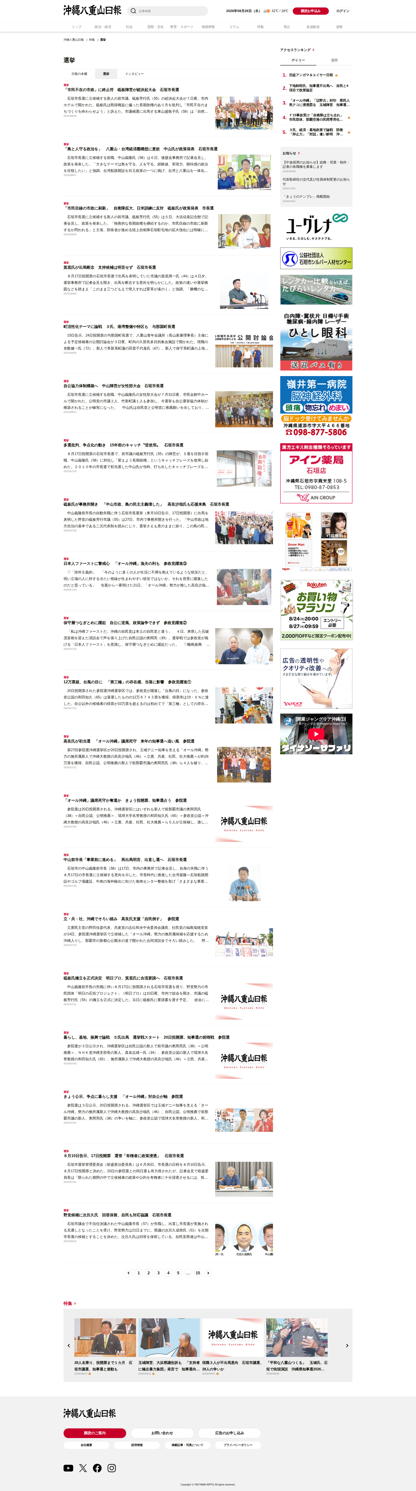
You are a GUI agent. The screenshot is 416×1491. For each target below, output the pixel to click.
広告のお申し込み (229, 1433)
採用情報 (137, 1445)
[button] (69, 1345)
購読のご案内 (95, 1433)
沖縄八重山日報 (74, 39)
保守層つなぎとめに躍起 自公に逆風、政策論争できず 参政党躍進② (125, 623)
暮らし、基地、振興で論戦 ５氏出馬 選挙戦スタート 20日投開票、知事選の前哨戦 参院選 (147, 1037)
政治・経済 (103, 27)
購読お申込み (311, 11)
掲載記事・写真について (187, 1445)
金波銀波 (313, 27)
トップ (77, 27)
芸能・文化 (155, 27)
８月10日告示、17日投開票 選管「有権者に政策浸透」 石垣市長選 (124, 1156)
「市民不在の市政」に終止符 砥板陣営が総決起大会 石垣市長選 (121, 90)
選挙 (106, 74)
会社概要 (86, 1445)
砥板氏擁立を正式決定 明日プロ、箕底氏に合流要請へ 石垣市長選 (123, 978)
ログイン (343, 11)
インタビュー (134, 74)
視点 (287, 27)
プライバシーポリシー (238, 1445)
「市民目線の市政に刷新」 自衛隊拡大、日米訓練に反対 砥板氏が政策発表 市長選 (139, 208)
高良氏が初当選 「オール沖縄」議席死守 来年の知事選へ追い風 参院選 (129, 741)
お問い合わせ (162, 1433)
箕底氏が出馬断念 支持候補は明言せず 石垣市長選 (110, 267)
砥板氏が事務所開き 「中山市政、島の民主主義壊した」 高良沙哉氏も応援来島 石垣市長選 (146, 504)
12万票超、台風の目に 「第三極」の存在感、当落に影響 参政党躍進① (127, 682)
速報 (339, 27)
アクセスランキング (295, 50)
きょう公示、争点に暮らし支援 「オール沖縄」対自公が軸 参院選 (123, 1096)
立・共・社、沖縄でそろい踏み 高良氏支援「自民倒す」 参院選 (121, 919)
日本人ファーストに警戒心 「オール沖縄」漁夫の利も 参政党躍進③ (125, 563)
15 (198, 1273)
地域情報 (208, 27)
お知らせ (289, 153)
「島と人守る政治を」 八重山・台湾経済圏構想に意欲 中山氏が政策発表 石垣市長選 (141, 149)
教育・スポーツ (181, 27)
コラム (234, 27)
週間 (334, 60)
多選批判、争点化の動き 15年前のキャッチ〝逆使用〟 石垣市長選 (123, 445)
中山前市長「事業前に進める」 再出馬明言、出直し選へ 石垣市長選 (125, 860)
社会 (129, 27)
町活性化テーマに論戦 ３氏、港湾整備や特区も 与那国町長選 (119, 327)
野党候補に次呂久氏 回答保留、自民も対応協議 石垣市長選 (117, 1215)
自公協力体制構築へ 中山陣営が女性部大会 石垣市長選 (114, 386)
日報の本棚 (79, 74)
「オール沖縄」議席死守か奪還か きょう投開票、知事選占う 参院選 (125, 800)
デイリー (298, 60)
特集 (260, 27)
